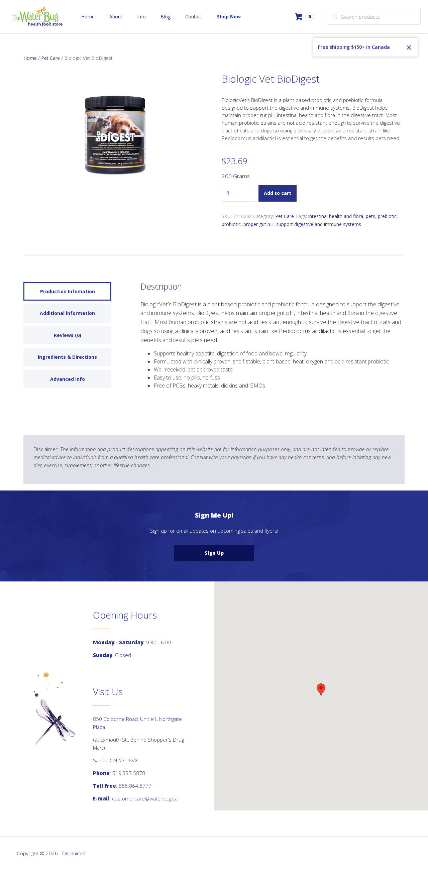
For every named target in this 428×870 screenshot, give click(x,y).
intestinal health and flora (335, 216)
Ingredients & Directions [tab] (67, 357)
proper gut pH (258, 224)
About (115, 16)
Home (88, 16)
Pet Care (50, 58)
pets (370, 216)
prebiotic (387, 216)
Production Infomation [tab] (67, 291)
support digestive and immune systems (318, 224)
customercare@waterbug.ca (145, 798)
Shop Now (229, 16)
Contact (193, 16)
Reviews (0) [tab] (67, 335)
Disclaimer (74, 853)
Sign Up (214, 553)
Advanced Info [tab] (67, 379)
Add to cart (277, 193)
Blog (165, 16)
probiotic (231, 224)
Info (141, 16)
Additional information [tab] (67, 313)
